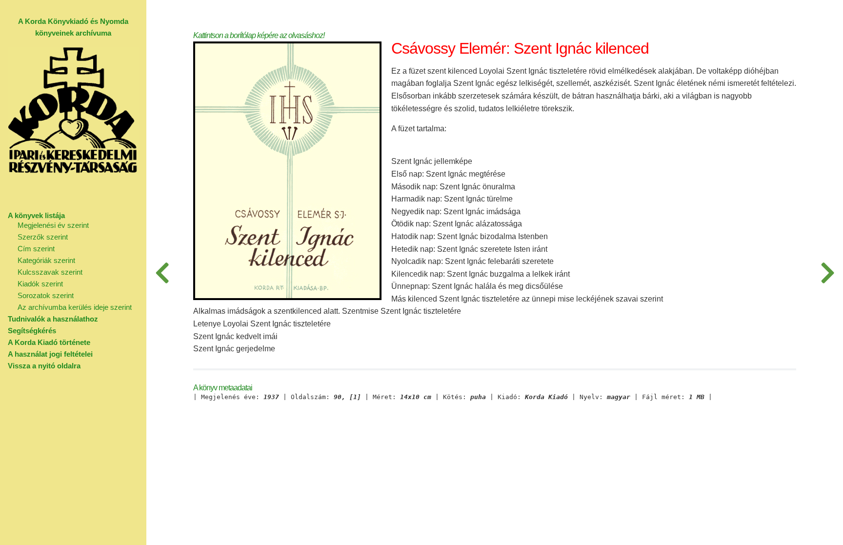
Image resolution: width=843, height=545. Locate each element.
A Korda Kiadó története (49, 342)
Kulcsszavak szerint (50, 272)
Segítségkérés (32, 330)
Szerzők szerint (43, 237)
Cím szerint (36, 248)
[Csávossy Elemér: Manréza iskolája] (162, 272)
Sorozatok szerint (46, 295)
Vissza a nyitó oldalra (44, 366)
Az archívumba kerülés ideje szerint (75, 307)
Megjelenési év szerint (53, 225)
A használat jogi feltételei (50, 354)
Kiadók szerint (40, 284)
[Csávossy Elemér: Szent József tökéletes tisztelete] (827, 272)
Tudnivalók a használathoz (53, 319)
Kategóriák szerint (46, 260)
